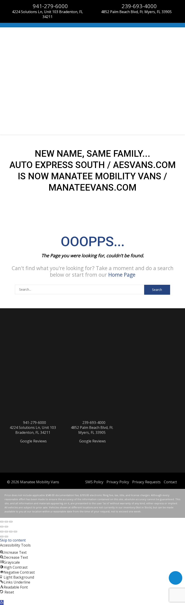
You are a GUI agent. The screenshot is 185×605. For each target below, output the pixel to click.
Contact (170, 481)
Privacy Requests (146, 481)
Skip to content (13, 540)
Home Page (121, 274)
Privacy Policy (117, 481)
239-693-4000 (138, 6)
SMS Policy (94, 481)
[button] (2, 602)
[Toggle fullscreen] (6, 521)
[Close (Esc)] (2, 521)
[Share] (11, 531)
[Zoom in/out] (11, 521)
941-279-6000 (49, 6)
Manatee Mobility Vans (39, 481)
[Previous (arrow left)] (2, 526)
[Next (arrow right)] (6, 526)
